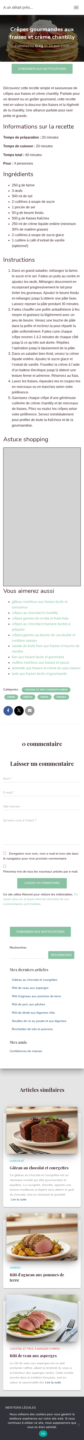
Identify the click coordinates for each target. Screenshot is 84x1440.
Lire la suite (18, 1199)
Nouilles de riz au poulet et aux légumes (39, 1021)
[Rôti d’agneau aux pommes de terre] (42, 1236)
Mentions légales (20, 1407)
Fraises (61, 697)
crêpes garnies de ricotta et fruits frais (40, 618)
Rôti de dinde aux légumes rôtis (33, 1012)
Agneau (15, 1267)
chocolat (17, 1160)
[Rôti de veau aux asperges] (42, 1318)
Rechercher (18, 947)
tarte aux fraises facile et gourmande (39, 673)
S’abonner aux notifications (42, 68)
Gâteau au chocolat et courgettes (34, 979)
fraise (44, 697)
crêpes (27, 697)
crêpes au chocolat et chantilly (35, 613)
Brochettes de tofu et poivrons (32, 1029)
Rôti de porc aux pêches (28, 1004)
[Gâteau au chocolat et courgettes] (42, 1130)
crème (11, 697)
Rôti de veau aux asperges (30, 988)
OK (43, 1433)
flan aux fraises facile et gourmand (38, 657)
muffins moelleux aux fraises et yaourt (40, 662)
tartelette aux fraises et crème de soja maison (46, 668)
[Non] (78, 1424)
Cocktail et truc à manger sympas (46, 690)
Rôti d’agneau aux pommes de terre (36, 996)
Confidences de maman (26, 1051)
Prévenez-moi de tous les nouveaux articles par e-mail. (40, 871)
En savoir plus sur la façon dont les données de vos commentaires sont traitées (40, 899)
